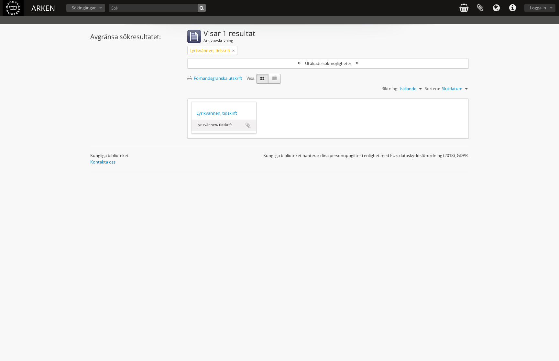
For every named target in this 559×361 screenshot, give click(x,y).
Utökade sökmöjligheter (328, 63)
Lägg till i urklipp (248, 125)
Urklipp (480, 8)
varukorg (464, 8)
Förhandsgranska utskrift (217, 78)
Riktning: (389, 88)
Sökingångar (84, 8)
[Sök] (202, 8)
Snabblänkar (512, 8)
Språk (496, 8)
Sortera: (432, 88)
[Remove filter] (233, 50)
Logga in (538, 8)
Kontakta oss (102, 162)
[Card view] (262, 79)
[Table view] (274, 79)
